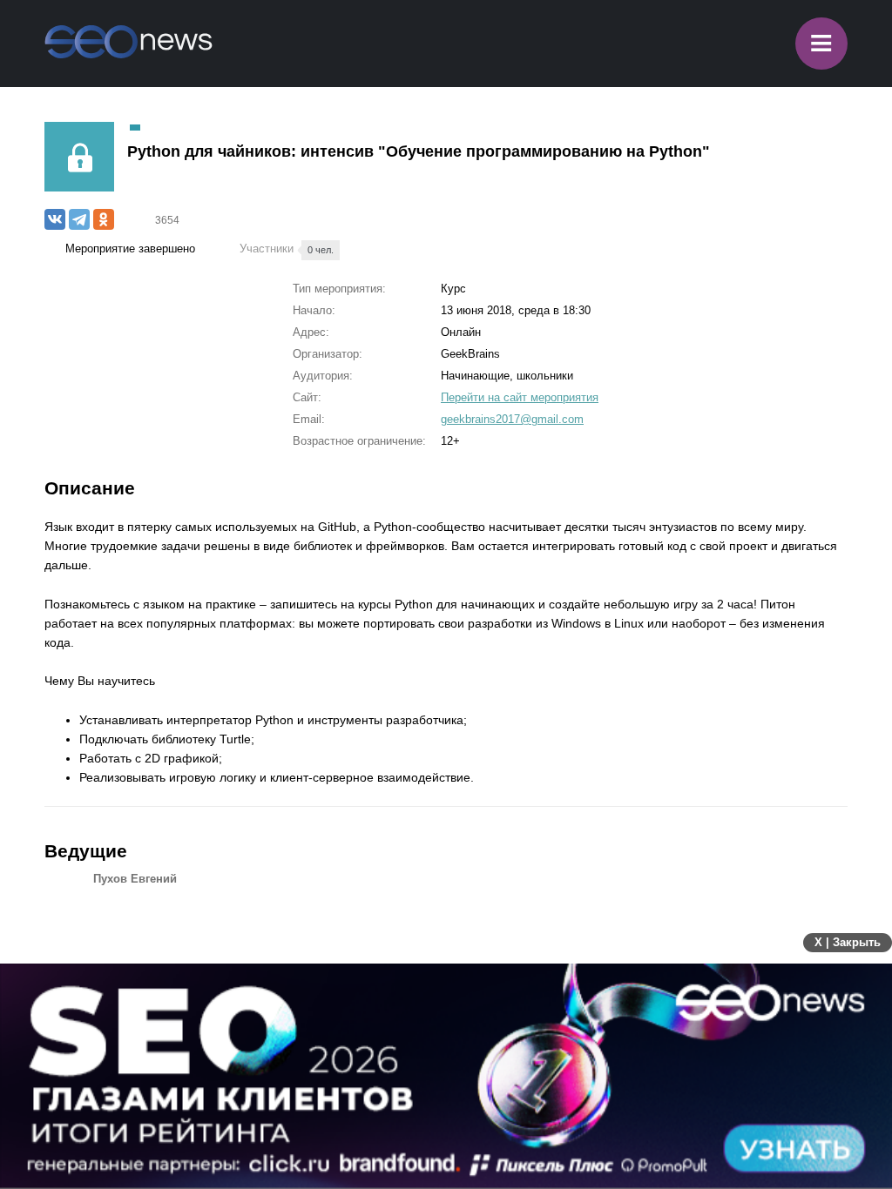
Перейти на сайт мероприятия (519, 397)
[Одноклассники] (103, 219)
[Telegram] (79, 219)
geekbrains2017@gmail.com (512, 419)
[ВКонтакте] (54, 219)
